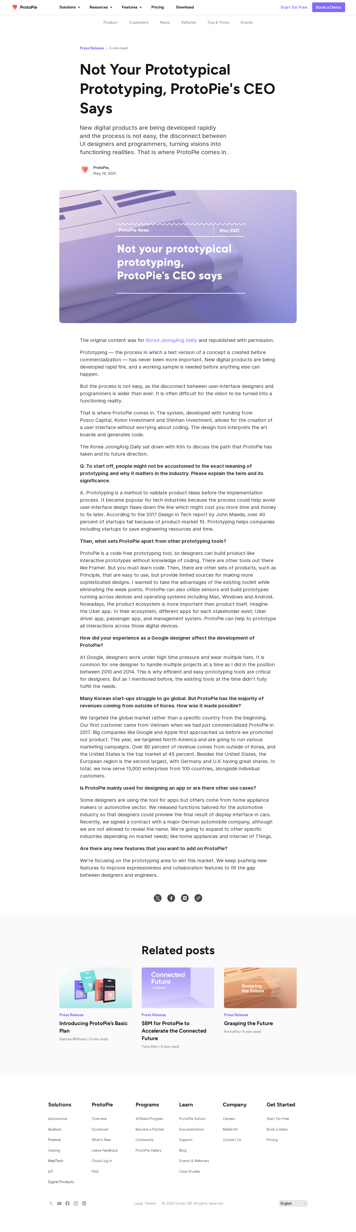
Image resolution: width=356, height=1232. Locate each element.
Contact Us (232, 1140)
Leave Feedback (105, 1150)
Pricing (272, 1140)
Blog (183, 1150)
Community (145, 1140)
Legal (138, 1203)
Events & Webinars (194, 1161)
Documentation (192, 1129)
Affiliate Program (149, 1119)
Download (100, 1129)
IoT (50, 1171)
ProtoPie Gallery (149, 1150)
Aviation (54, 1129)
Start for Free (278, 1119)
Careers (229, 1119)
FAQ (95, 1171)
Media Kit (231, 1129)
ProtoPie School (192, 1119)
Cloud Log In (102, 1161)
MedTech (55, 1161)
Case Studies (189, 1171)
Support (186, 1140)
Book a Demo (277, 1129)
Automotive (57, 1119)
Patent (150, 1203)
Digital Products (61, 1182)
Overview (99, 1119)
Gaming (54, 1150)
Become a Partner (150, 1129)
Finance (54, 1140)
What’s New (101, 1140)
